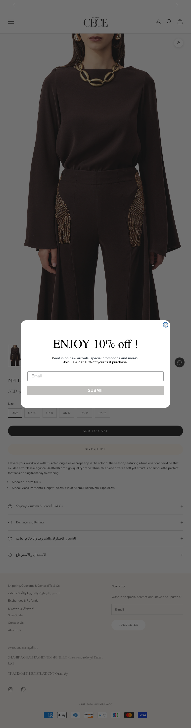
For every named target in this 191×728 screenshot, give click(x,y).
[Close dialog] (165, 324)
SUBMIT (95, 390)
